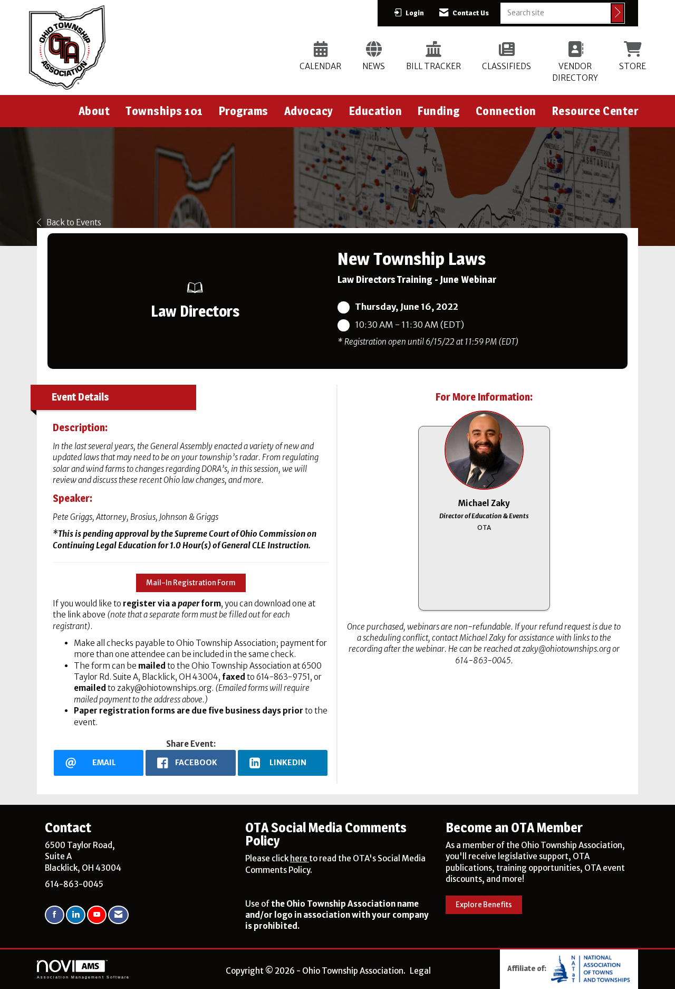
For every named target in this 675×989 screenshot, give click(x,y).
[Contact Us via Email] (118, 915)
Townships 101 (164, 111)
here (299, 858)
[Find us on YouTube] (97, 915)
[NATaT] (590, 968)
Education (375, 111)
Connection (506, 111)
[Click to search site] (617, 13)
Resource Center (595, 111)
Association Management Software (83, 977)
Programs (243, 111)
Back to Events (73, 222)
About (94, 111)
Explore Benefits (484, 904)
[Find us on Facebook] (54, 915)
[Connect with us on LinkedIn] (75, 915)
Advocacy (308, 111)
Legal (420, 971)
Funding (439, 111)
